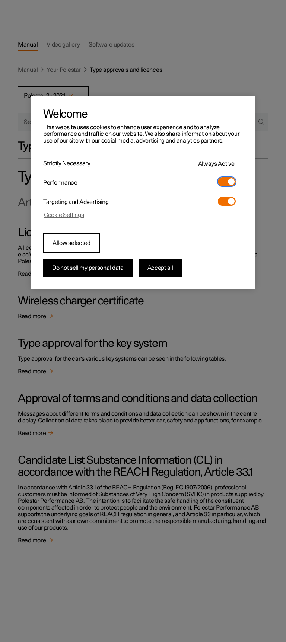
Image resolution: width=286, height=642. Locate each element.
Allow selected (71, 243)
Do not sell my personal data (88, 268)
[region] (143, 192)
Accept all (160, 268)
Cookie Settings (64, 215)
